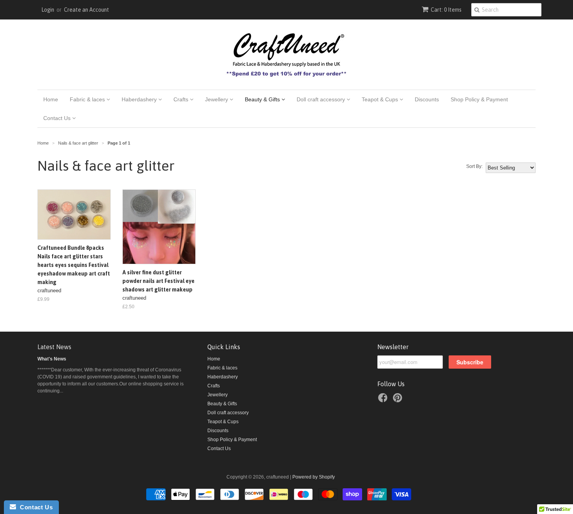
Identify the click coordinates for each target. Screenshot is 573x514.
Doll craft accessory (322, 99)
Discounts (427, 99)
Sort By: (474, 166)
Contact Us (57, 118)
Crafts (181, 99)
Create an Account (86, 10)
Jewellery (217, 99)
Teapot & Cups (381, 99)
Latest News (54, 346)
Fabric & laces (88, 99)
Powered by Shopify (313, 477)
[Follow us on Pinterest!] (399, 400)
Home (50, 99)
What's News (51, 359)
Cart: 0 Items (446, 10)
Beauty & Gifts (263, 99)
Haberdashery (140, 99)
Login (47, 10)
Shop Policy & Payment (479, 99)
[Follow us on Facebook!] (384, 400)
